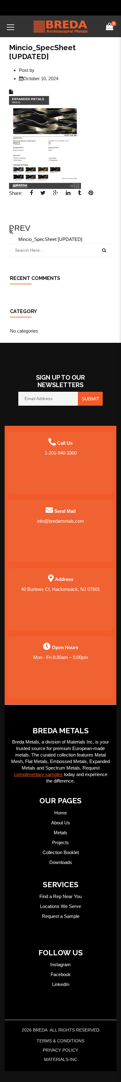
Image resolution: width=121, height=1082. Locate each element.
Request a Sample (60, 916)
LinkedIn (60, 984)
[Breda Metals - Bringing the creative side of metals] (60, 26)
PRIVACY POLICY (60, 1050)
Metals (60, 832)
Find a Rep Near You (60, 896)
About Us (60, 822)
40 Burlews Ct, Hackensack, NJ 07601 (60, 589)
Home (60, 812)
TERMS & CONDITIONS (60, 1040)
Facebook (61, 974)
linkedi (68, 195)
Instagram (60, 964)
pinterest (90, 195)
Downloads (60, 862)
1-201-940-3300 (61, 453)
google (55, 195)
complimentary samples (38, 774)
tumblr (79, 195)
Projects (60, 842)
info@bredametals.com (60, 521)
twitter (43, 195)
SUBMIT (90, 398)
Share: (15, 193)
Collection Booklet (61, 852)
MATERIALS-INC (60, 1059)
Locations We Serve (60, 906)
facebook (31, 195)
